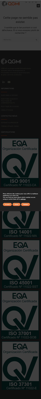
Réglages (25, 204)
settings (23, 199)
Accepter (7, 204)
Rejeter (16, 204)
